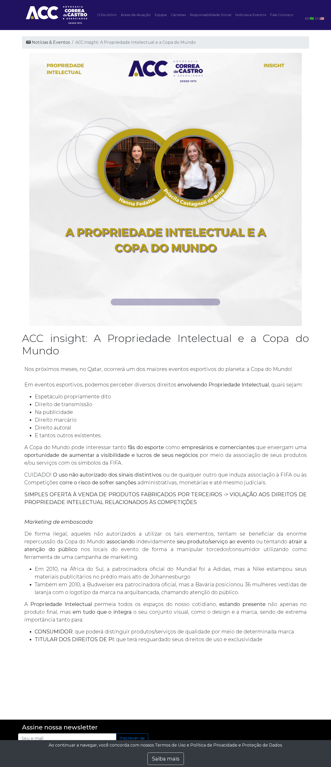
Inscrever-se (132, 738)
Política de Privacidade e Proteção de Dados (236, 745)
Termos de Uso (170, 745)
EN (317, 18)
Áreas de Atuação (136, 15)
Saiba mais (165, 759)
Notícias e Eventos (250, 15)
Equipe (161, 15)
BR (307, 18)
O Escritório (107, 15)
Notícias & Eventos (50, 42)
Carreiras (178, 15)
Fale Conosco (281, 15)
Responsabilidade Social (210, 15)
